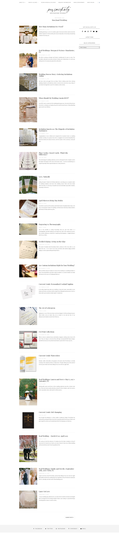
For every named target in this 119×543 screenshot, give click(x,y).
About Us (22, 2)
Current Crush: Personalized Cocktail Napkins (56, 284)
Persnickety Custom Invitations (54, 542)
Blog (24, 537)
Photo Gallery (33, 2)
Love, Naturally (44, 177)
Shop (95, 537)
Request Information (65, 2)
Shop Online (90, 2)
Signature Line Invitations (72, 538)
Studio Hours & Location (48, 2)
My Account (70, 537)
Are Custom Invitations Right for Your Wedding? (57, 265)
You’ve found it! (92, 540)
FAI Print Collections (46, 332)
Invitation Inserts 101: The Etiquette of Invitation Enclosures (56, 130)
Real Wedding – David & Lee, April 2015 (53, 436)
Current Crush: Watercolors (49, 355)
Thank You (86, 538)
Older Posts (69, 517)
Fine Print (61, 537)
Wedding (94, 538)
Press (90, 537)
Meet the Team (37, 542)
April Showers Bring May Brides (51, 200)
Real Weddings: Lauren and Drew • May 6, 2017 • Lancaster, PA (57, 380)
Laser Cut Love (44, 491)
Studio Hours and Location (91, 541)
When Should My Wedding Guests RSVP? (54, 98)
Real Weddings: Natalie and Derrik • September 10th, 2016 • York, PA (56, 470)
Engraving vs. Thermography (50, 224)
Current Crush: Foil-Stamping (50, 412)
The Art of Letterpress (47, 308)
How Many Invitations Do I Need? (51, 26)
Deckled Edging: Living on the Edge (52, 241)
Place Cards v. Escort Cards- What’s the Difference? (53, 154)
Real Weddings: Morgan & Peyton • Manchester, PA (57, 51)
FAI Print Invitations (48, 537)
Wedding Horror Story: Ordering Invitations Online (55, 75)
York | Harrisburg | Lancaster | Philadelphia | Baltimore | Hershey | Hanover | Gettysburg (56, 540)
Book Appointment (79, 2)
